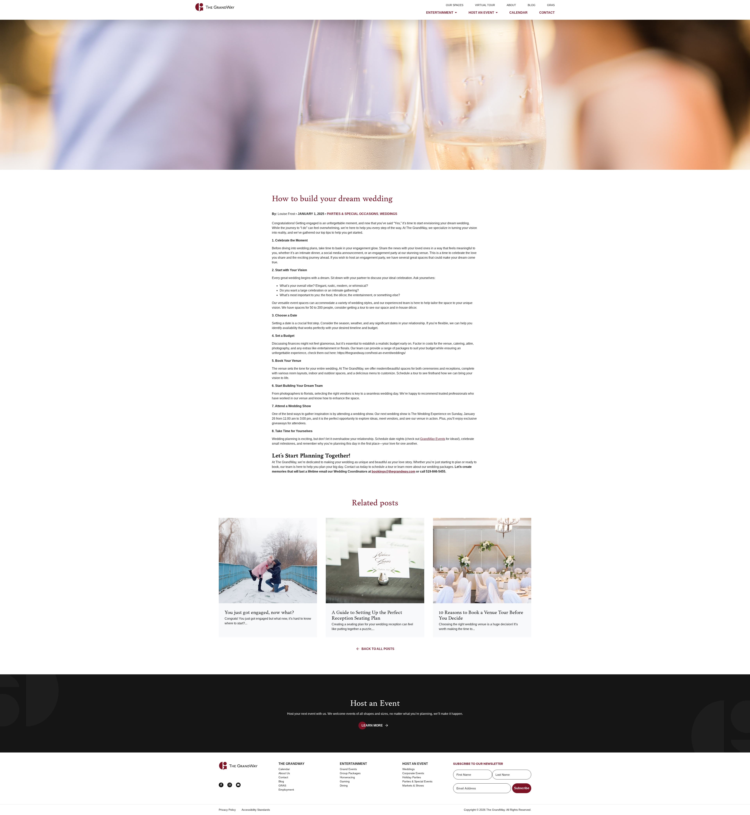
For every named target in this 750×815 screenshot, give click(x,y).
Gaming (345, 781)
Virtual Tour (485, 5)
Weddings (408, 769)
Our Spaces (454, 5)
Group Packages (350, 773)
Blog (531, 5)
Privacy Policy (227, 809)
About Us (284, 773)
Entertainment (439, 12)
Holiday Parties (411, 777)
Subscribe (521, 788)
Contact (547, 12)
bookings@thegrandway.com (393, 471)
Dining (344, 785)
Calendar (518, 12)
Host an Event (481, 12)
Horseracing (347, 777)
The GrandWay (291, 763)
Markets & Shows (413, 785)
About (511, 5)
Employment (286, 789)
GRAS (551, 5)
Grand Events (348, 769)
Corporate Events (413, 773)
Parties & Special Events (417, 781)
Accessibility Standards (256, 809)
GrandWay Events (432, 439)
